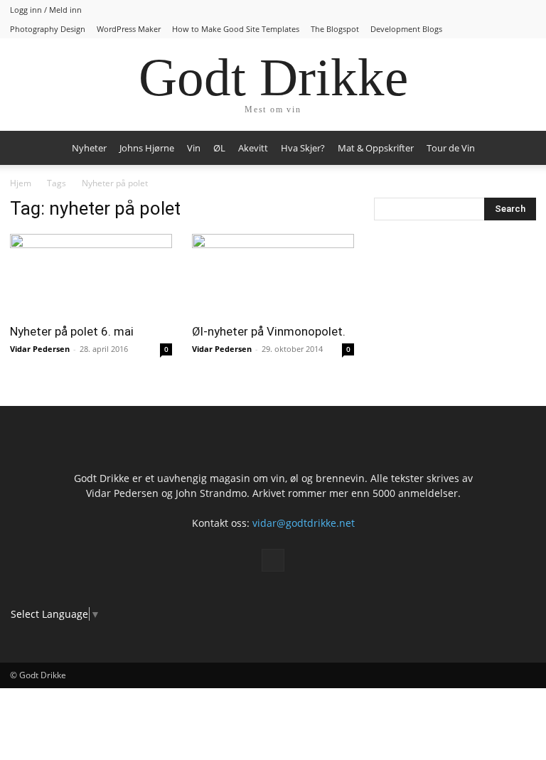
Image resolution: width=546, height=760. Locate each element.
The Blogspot (335, 28)
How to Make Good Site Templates (235, 28)
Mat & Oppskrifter (376, 147)
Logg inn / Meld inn (46, 9)
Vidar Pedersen (40, 348)
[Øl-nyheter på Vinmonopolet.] (273, 274)
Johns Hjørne (146, 147)
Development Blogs (406, 28)
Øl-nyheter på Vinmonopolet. (269, 331)
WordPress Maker (129, 28)
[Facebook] (273, 560)
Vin (193, 147)
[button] (519, 148)
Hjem (20, 183)
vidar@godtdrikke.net (303, 523)
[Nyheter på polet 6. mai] (91, 274)
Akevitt (253, 147)
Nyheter (89, 147)
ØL (219, 147)
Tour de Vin (451, 147)
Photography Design (47, 28)
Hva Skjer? (303, 147)
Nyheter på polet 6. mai (72, 331)
